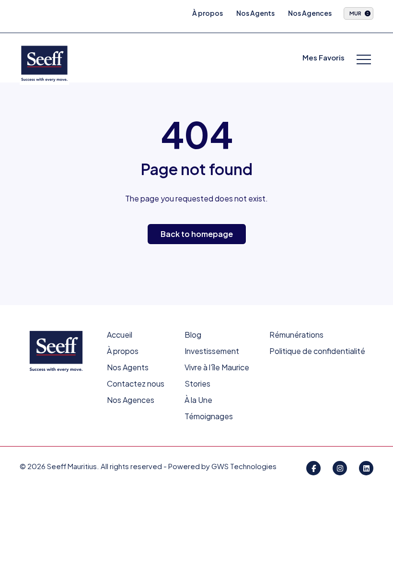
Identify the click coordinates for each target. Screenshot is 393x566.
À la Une (198, 400)
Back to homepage (197, 234)
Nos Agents (255, 13)
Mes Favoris (323, 57)
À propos (207, 13)
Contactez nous (135, 383)
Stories (197, 383)
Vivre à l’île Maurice (217, 367)
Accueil (119, 335)
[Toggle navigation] (364, 61)
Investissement (212, 351)
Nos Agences (310, 13)
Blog (193, 335)
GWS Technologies (244, 466)
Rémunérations (296, 335)
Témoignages (209, 416)
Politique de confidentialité (317, 351)
